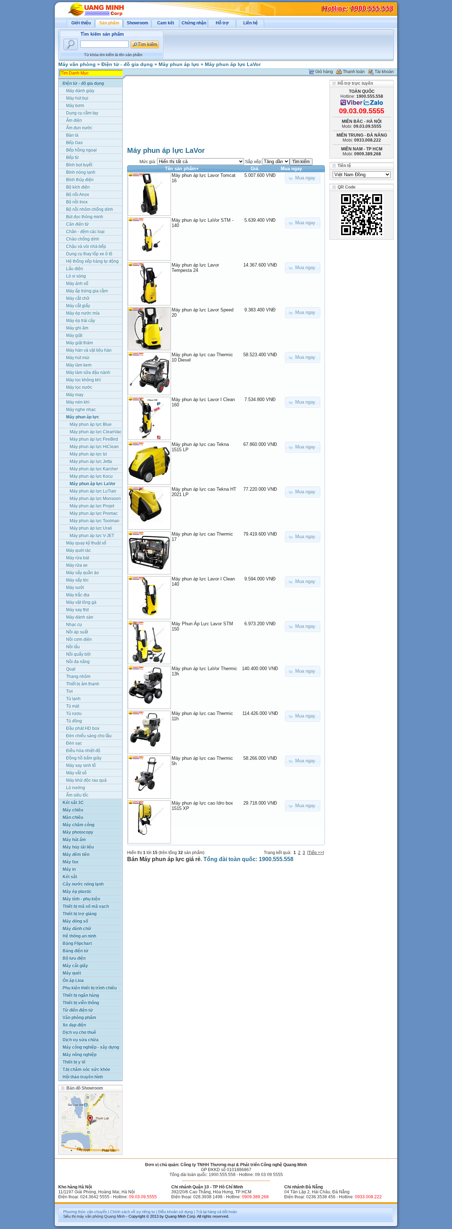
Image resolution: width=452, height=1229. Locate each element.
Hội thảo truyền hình (83, 1076)
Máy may (74, 394)
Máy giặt (74, 335)
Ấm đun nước (79, 127)
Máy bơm (75, 105)
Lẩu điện (74, 268)
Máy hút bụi (77, 98)
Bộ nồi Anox (77, 194)
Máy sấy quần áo (82, 572)
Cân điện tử (77, 224)
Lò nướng (75, 787)
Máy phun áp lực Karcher (94, 468)
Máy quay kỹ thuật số (86, 543)
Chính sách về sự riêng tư (132, 1212)
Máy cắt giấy (78, 305)
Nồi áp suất (77, 632)
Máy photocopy (78, 832)
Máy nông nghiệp (79, 1054)
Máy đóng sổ (75, 921)
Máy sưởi (75, 587)
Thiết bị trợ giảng (79, 913)
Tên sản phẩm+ (182, 168)
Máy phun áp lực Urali (91, 528)
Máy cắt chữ (77, 298)
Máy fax (70, 861)
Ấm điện (74, 120)
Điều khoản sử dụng (175, 1212)
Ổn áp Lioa (73, 980)
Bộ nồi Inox (77, 201)
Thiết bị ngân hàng (81, 995)
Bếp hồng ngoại (81, 150)
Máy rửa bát (77, 557)
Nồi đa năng (78, 661)
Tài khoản (384, 71)
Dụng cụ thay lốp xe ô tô (89, 253)
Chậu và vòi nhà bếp (86, 246)
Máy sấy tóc (77, 580)
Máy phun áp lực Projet (92, 505)
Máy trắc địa (77, 594)
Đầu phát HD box (82, 728)
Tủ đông (74, 720)
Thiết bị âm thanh (82, 683)
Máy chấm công (78, 824)
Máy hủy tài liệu (78, 847)
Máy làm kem (78, 365)
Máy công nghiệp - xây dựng (91, 1047)
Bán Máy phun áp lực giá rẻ (164, 859)
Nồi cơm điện (79, 639)
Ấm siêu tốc (77, 795)
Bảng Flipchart (77, 943)
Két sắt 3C (73, 802)
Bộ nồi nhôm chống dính (89, 209)
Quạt (70, 669)
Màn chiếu (73, 817)
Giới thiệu (81, 22)
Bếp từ (72, 157)
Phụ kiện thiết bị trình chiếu (90, 987)
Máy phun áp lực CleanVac (95, 431)
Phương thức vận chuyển (85, 1212)
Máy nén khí (77, 402)
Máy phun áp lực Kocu (91, 476)
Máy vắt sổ (76, 772)
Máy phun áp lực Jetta (91, 461)
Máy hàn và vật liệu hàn (89, 350)
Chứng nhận (194, 22)
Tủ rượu (74, 713)
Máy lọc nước (79, 387)
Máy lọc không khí (83, 379)
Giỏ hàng (324, 71)
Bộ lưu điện (74, 958)
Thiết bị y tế (74, 1062)
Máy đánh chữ (77, 928)
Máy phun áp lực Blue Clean (91, 425)
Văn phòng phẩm (79, 1017)
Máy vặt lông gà (81, 602)
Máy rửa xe (77, 565)
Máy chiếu (73, 809)
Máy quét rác (78, 550)
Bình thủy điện (80, 179)
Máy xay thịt (77, 609)
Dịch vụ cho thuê (79, 1032)
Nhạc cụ (74, 624)
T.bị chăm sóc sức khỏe (86, 1069)
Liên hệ (250, 22)
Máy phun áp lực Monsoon (95, 498)
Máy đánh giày (80, 90)
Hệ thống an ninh (79, 935)
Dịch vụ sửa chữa (81, 1039)
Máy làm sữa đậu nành (88, 372)
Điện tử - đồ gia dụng (127, 64)
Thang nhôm (78, 676)
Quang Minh (114, 1216)
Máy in (69, 869)
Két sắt (70, 876)
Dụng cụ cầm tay (82, 113)
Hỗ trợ (222, 22)
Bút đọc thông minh (84, 216)
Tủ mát (72, 706)
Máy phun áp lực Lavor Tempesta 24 (195, 267)
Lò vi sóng (76, 276)
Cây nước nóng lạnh (83, 884)
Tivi (69, 691)
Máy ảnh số (77, 283)
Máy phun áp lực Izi (88, 454)
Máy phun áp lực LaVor (233, 64)
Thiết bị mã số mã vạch (86, 906)
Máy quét (72, 973)
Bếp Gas (74, 142)
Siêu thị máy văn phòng (83, 1216)
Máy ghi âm (77, 328)
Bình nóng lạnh (80, 172)
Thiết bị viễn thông (81, 1002)
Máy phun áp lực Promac (94, 513)
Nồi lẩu (73, 646)
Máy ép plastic (77, 891)
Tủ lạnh (73, 698)
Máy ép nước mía (83, 313)
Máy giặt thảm (79, 342)
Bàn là (72, 135)
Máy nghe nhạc (81, 409)
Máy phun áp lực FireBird (94, 439)
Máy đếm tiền (76, 854)
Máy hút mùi (77, 357)
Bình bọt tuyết (79, 164)
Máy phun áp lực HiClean (94, 446)
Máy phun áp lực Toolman (94, 520)
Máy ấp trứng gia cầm (87, 290)
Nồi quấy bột (78, 654)
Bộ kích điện (78, 187)
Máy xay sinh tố (81, 765)
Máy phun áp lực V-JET (92, 535)
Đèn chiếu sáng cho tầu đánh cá (89, 736)
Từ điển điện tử (78, 1010)
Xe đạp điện (74, 1024)
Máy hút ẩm (74, 839)
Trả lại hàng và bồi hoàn (216, 1212)
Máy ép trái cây (80, 320)
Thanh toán (354, 71)
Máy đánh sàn (79, 617)
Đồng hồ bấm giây (83, 758)
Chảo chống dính (82, 239)
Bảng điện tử (75, 950)
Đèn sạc (74, 743)
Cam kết (165, 22)
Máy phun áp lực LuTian (93, 491)
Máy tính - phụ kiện (81, 898)
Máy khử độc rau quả (86, 780)
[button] (302, 178)
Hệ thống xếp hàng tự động (92, 261)
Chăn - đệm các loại (85, 231)
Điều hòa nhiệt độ (83, 750)
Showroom (137, 22)
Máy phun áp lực (179, 64)
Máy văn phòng (77, 64)
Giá (254, 168)
